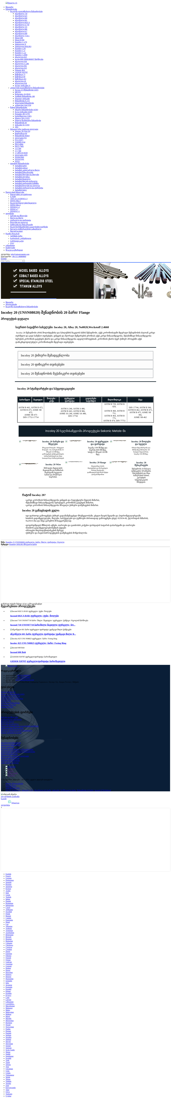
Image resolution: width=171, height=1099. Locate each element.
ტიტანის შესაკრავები (24, 172)
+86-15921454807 (23, 678)
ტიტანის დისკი (21, 168)
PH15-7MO (19, 146)
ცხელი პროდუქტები (14, 784)
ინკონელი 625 (21, 16)
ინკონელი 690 (21, 34)
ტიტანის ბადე (21, 190)
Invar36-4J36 (6, 701)
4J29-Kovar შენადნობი (10, 703)
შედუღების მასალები (15, 192)
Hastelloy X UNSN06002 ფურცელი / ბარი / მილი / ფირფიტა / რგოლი (35, 542)
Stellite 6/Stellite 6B (8, 692)
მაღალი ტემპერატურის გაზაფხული (25, 229)
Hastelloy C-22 (20, 53)
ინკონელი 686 (21, 29)
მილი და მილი (16, 218)
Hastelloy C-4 (20, 51)
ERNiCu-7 (14, 209)
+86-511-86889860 (19, 256)
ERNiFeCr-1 (15, 211)
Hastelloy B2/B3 (7, 707)
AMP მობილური (13, 788)
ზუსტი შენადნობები (18, 107)
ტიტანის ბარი (21, 166)
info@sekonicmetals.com (20, 254)
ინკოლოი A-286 (22, 64)
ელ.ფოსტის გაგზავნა (10, 797)
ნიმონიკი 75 (20, 75)
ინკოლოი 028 (21, 83)
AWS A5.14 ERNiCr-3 (18, 199)
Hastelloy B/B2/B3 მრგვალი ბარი (23, 544)
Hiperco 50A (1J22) (22, 118)
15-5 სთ (18, 149)
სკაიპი (4, 799)
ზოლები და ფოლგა (19, 222)
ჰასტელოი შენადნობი (10, 745)
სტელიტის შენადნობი (24, 103)
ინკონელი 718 (21, 14)
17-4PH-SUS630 (21, 153)
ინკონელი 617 (21, 31)
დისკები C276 (27, 790)
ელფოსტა (5, 805)
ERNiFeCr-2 (15, 207)
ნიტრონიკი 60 (21, 134)
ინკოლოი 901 (21, 66)
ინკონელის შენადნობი (11, 743)
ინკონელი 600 (21, 18)
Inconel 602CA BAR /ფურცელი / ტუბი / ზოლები (34, 616)
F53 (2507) (19, 140)
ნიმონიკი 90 (20, 77)
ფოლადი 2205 (21, 155)
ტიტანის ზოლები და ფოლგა (27, 186)
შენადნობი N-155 (22, 101)
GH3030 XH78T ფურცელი (12, 699)
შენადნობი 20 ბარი (85, 790)
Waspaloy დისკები (22, 99)
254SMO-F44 (20, 142)
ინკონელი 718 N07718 (10, 696)
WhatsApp (15, 803)
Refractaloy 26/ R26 (8, 705)
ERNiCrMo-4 (15, 205)
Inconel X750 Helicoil (103, 790)
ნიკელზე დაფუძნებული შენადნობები (26, 11)
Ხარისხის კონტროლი (20, 238)
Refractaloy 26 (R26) (22, 94)
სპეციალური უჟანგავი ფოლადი (24, 129)
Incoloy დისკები (7, 747)
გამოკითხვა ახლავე (10, 763)
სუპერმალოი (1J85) (23, 116)
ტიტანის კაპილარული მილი (27, 170)
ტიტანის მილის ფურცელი (26, 181)
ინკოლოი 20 (20, 81)
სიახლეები (10, 248)
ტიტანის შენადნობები (19, 164)
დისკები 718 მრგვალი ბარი (64, 790)
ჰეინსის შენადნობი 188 (25, 96)
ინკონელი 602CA (22, 23)
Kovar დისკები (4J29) (23, 112)
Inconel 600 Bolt (18, 652)
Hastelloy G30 (20, 49)
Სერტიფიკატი (17, 241)
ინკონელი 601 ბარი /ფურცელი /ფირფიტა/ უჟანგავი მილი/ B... (43, 634)
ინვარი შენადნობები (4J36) (26, 110)
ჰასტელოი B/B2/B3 (23, 46)
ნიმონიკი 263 (20, 79)
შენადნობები (11, 9)
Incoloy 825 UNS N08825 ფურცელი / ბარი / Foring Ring (38, 643)
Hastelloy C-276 (21, 42)
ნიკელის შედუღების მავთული (23, 203)
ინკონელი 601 (21, 20)
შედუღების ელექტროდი (21, 194)
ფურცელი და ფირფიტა (20, 220)
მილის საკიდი (16, 231)
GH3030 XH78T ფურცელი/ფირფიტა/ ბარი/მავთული (37, 661)
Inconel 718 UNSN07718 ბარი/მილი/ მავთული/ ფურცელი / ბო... (42, 625)
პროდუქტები (11, 304)
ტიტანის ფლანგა (22, 177)
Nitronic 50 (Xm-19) (22, 131)
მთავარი (9, 7)
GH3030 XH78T (21, 72)
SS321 (17, 161)
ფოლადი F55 (21, 138)
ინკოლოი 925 (21, 68)
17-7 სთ (18, 151)
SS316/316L (19, 159)
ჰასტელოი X (20, 44)
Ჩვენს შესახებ (12, 234)
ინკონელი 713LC (22, 36)
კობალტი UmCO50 (23, 105)
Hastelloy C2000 (21, 55)
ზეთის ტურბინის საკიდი (11, 733)
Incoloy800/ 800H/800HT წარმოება (29, 59)
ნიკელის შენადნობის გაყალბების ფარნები (29, 227)
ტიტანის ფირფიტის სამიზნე (27, 183)
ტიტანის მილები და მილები (27, 175)
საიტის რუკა (11, 786)
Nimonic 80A (20, 70)
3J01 (16, 127)
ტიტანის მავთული (22, 179)
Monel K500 (19, 40)
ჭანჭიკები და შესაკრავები (21, 225)
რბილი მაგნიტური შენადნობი (28, 120)
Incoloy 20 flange (98, 462)
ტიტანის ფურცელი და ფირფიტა (29, 188)
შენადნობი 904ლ (22, 136)
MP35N (18, 92)
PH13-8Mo (19, 144)
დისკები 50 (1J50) (22, 125)
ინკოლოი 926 (21, 61)
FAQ (12, 243)
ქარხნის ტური (16, 236)
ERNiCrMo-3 (15, 201)
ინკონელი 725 (21, 27)
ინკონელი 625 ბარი (42, 790)
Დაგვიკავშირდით (14, 250)
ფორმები (10, 214)
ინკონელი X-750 (22, 25)
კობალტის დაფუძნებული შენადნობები (27, 88)
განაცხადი (10, 245)
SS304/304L (19, 157)
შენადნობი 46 (21, 123)
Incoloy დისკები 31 (22, 86)
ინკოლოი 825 (21, 57)
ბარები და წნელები (18, 216)
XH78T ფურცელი (13, 790)
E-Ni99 (13, 197)
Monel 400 (19, 38)
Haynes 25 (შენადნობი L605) (26, 90)
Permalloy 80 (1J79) (22, 114)
